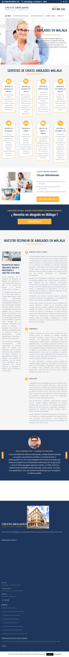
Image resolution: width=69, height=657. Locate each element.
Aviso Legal (57, 654)
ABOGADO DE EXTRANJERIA (11, 619)
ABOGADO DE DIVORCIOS (10, 608)
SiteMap (4, 646)
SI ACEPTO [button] (49, 654)
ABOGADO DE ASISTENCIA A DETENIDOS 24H (15, 634)
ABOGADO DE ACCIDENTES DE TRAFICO (14, 611)
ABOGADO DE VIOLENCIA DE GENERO (13, 626)
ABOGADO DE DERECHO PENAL (12, 615)
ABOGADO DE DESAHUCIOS (11, 623)
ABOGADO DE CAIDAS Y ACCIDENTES (13, 630)
